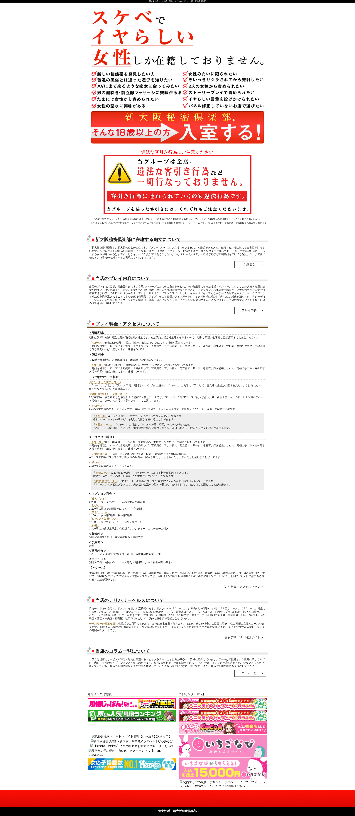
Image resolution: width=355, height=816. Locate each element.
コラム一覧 (249, 673)
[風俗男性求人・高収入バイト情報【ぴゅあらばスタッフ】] (132, 737)
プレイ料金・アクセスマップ (241, 586)
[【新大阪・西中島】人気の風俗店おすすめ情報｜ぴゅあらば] (131, 746)
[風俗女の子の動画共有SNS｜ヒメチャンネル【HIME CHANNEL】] (132, 753)
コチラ (236, 219)
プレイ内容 (249, 310)
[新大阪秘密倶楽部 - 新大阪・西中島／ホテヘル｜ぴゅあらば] (132, 741)
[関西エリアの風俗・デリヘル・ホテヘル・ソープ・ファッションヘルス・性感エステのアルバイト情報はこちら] (223, 784)
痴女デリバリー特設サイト (242, 637)
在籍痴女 (249, 264)
